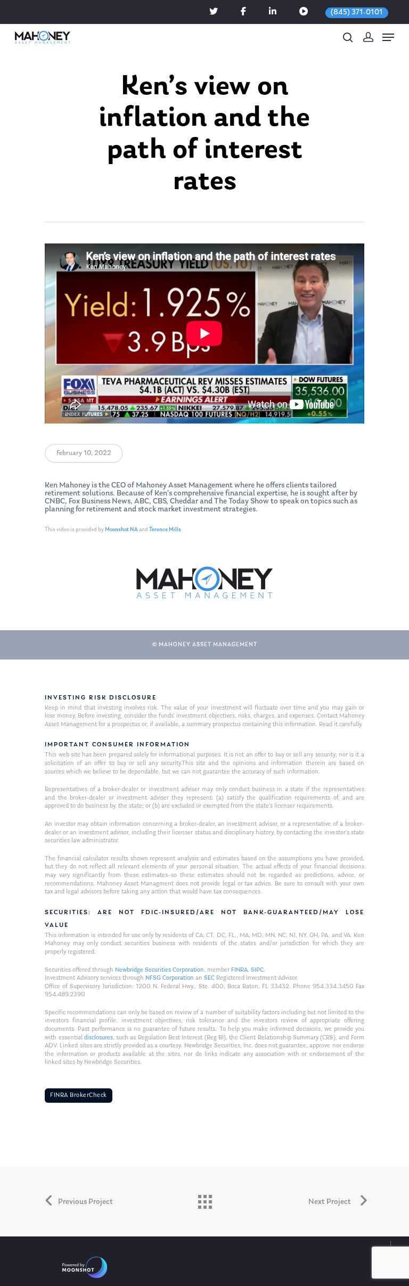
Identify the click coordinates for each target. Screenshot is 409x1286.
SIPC (257, 970)
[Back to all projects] (204, 1199)
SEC (209, 978)
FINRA (239, 970)
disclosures (98, 1038)
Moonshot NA (121, 530)
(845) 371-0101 (357, 13)
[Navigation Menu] (388, 37)
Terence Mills (165, 530)
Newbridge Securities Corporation (159, 970)
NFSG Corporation (169, 978)
